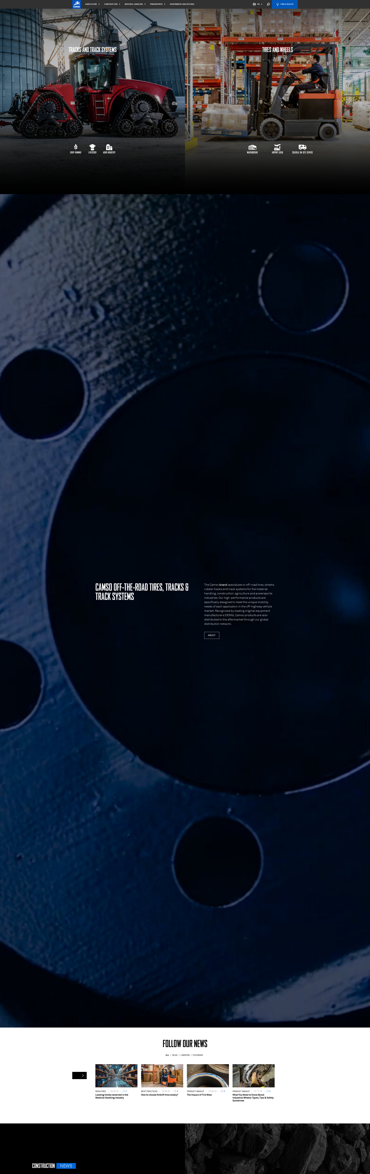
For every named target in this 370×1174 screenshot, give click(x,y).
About (211, 635)
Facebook (198, 1055)
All (167, 1055)
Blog (174, 1055)
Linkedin (185, 1055)
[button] (79, 1075)
